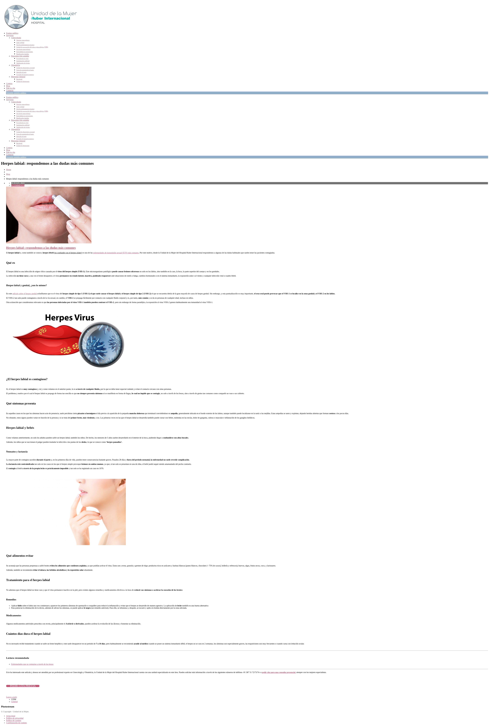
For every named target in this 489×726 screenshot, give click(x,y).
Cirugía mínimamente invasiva (25, 45)
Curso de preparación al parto (25, 70)
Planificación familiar (22, 54)
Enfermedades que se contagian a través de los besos (32, 664)
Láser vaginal (20, 42)
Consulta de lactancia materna (25, 74)
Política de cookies (13, 720)
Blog (8, 86)
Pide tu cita (10, 88)
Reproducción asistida (20, 56)
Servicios (9, 35)
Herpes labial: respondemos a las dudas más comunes (41, 247)
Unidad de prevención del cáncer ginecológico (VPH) (32, 47)
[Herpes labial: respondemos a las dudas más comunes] (48, 243)
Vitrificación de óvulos (23, 63)
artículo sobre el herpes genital (24, 294)
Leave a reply (11, 697)
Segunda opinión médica (16, 93)
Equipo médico (12, 33)
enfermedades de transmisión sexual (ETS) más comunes (116, 253)
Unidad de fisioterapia (22, 81)
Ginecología (16, 38)
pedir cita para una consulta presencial (278, 672)
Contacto (9, 90)
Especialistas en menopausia (24, 51)
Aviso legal (10, 716)
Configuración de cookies (16, 723)
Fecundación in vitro (22, 58)
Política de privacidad (14, 718)
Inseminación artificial (22, 61)
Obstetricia (15, 65)
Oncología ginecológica (23, 49)
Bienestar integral (18, 77)
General (14, 702)
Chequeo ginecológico (23, 40)
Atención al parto (21, 72)
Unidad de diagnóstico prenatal (25, 67)
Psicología (19, 79)
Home (8, 170)
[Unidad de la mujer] (39, 29)
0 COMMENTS (17, 185)
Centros (9, 83)
